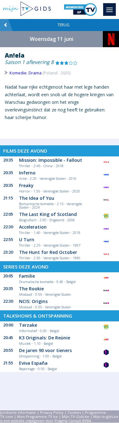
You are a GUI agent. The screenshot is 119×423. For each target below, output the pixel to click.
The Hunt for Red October (48, 252)
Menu (109, 9)
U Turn (26, 240)
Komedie (18, 73)
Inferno (27, 173)
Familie (27, 276)
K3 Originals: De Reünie (44, 338)
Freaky (26, 185)
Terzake (28, 325)
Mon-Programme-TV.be (37, 416)
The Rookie (31, 289)
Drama (35, 73)
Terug (63, 25)
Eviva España (33, 363)
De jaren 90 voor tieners (45, 350)
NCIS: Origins (33, 301)
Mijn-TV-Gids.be (75, 416)
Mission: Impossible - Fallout (50, 160)
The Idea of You (36, 198)
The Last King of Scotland (48, 214)
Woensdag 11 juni (51, 38)
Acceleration (33, 227)
